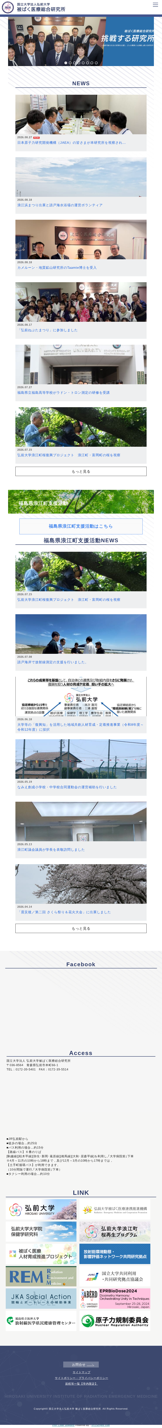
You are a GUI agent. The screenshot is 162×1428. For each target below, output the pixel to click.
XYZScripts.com (100, 1425)
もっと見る (81, 471)
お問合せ (79, 1364)
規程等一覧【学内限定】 (81, 1383)
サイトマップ (81, 1372)
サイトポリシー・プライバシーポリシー (81, 1378)
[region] (81, 38)
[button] (65, 63)
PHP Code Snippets (63, 1425)
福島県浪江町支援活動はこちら (81, 526)
